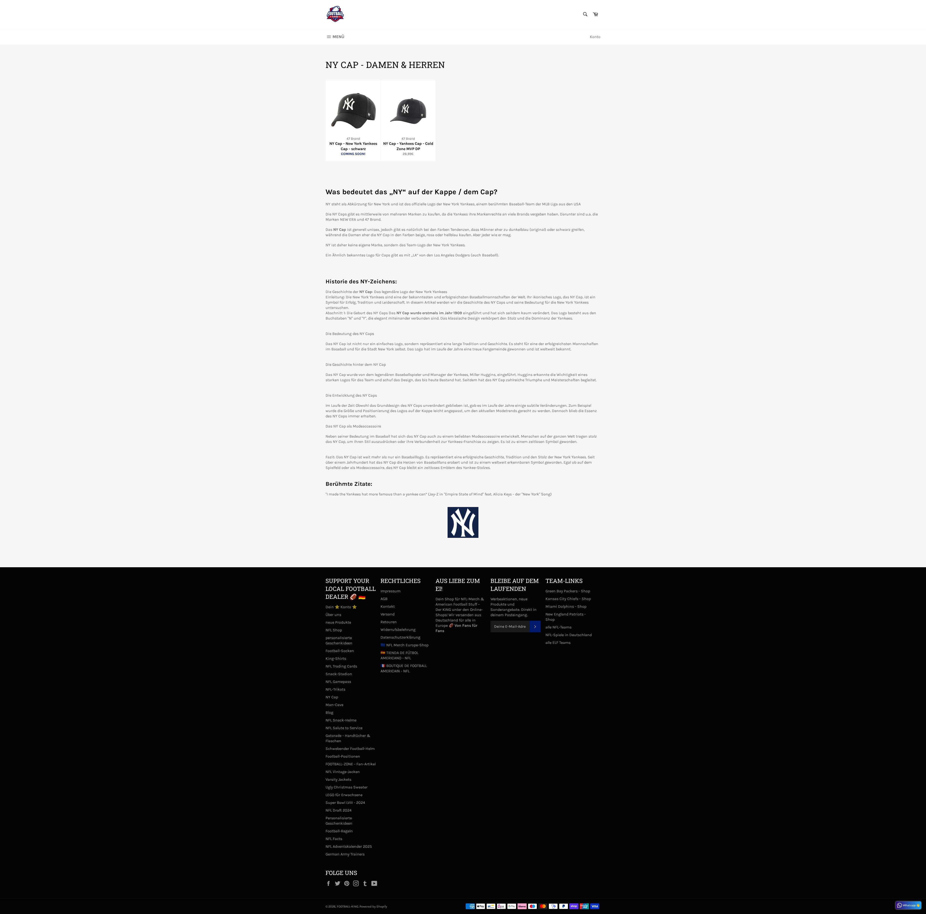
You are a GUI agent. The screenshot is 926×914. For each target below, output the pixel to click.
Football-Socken (340, 650)
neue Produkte (338, 622)
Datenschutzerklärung (400, 637)
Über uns (333, 614)
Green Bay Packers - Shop (567, 591)
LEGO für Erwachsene (344, 795)
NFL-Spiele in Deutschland (568, 635)
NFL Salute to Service (344, 728)
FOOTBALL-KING (347, 906)
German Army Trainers (345, 854)
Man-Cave (334, 704)
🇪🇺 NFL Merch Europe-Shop (405, 645)
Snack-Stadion (339, 674)
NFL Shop (334, 630)
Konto (595, 36)
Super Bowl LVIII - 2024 (345, 802)
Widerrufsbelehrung (398, 629)
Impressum (391, 591)
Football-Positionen (343, 756)
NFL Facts (334, 838)
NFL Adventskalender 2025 (349, 846)
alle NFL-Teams (558, 627)
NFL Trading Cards (341, 666)
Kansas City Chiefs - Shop (568, 598)
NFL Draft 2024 (339, 810)
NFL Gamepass (338, 681)
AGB (384, 598)
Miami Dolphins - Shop (565, 606)
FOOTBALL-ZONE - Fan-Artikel (351, 764)
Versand (388, 614)
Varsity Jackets (338, 779)
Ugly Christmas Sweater (347, 787)
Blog (329, 712)
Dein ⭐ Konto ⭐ (341, 607)
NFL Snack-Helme (341, 720)
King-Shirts (336, 658)
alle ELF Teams (558, 642)
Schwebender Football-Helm (350, 748)
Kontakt (388, 606)
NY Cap (332, 697)
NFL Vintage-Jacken (343, 771)
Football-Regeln (339, 831)
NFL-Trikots (335, 689)
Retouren (389, 622)
